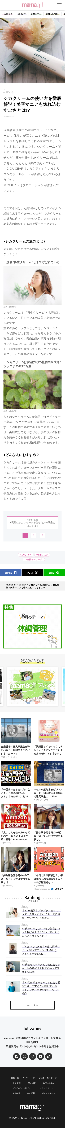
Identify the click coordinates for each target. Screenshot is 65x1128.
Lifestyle (36, 13)
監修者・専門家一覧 (48, 1078)
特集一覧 (15, 1078)
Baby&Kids (52, 13)
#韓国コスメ (42, 555)
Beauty (22, 13)
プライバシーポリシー (22, 1088)
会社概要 (31, 1093)
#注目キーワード (35, 559)
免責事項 (16, 1093)
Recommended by (42, 889)
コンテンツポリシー (47, 1088)
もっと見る (32, 1005)
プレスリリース (48, 1093)
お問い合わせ (49, 1083)
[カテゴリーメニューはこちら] (59, 5)
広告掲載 (32, 1083)
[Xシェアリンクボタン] (24, 1056)
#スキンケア (26, 555)
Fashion (7, 13)
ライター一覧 (29, 1078)
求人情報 (17, 1083)
